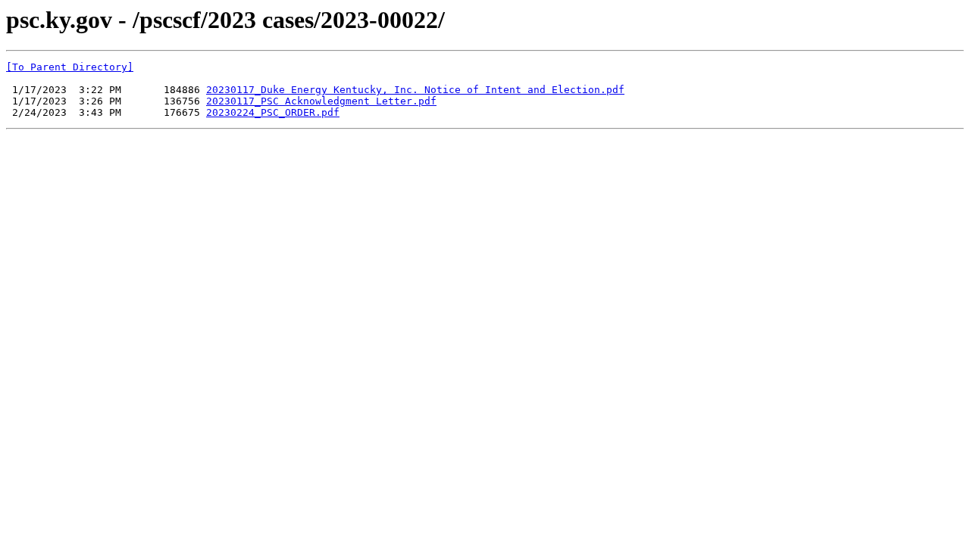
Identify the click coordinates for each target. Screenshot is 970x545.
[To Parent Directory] (69, 67)
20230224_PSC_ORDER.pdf (273, 112)
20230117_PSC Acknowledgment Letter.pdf (321, 101)
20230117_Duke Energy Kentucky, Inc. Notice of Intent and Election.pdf (415, 89)
